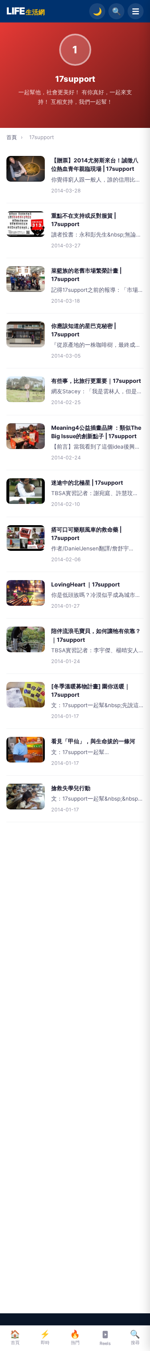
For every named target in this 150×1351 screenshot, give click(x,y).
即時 (45, 1337)
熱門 (75, 1337)
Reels (105, 1343)
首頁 (11, 137)
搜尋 (135, 1337)
